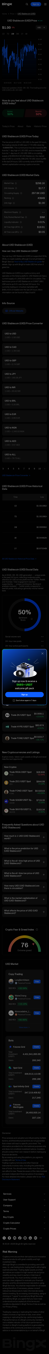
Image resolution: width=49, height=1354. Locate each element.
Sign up (24, 695)
